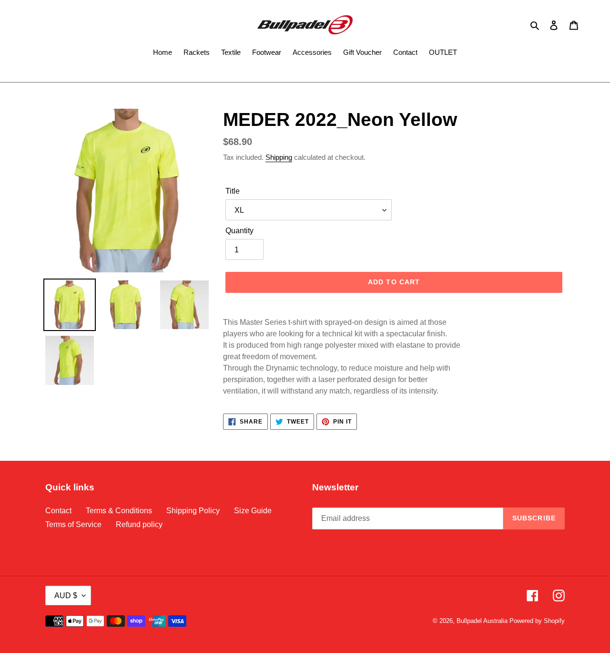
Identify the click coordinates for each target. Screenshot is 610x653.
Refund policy (139, 524)
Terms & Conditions (119, 511)
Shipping (278, 157)
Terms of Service (73, 524)
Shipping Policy (193, 511)
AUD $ (65, 595)
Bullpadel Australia (482, 620)
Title (232, 191)
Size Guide (253, 511)
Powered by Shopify (537, 620)
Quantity (239, 231)
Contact (58, 511)
